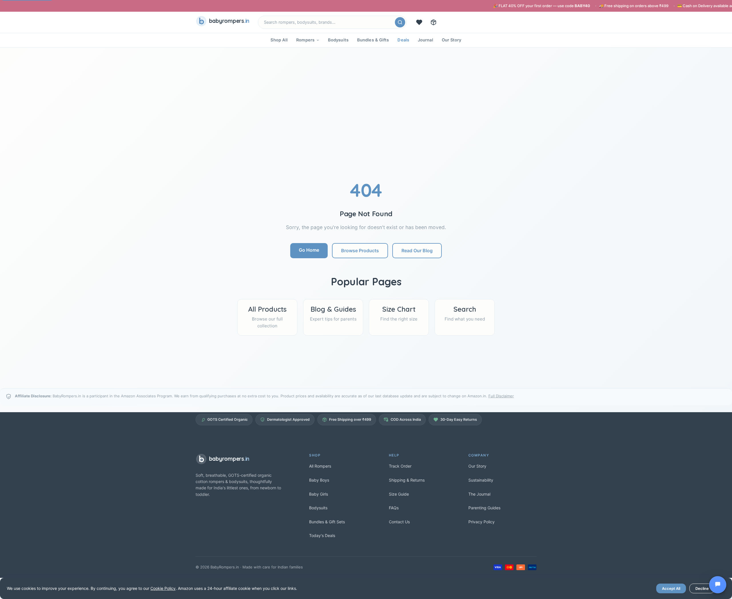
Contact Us (399, 521)
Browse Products (360, 250)
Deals (403, 40)
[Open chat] (717, 584)
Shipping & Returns (407, 480)
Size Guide (399, 494)
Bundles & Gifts (373, 40)
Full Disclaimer (501, 396)
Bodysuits (338, 40)
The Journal (479, 494)
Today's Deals (322, 535)
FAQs (394, 507)
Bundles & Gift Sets (327, 521)
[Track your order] (433, 22)
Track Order (400, 466)
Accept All (671, 588)
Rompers (305, 40)
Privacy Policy (481, 521)
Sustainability (480, 480)
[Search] (400, 22)
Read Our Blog (417, 250)
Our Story (452, 40)
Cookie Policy (163, 588)
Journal (425, 40)
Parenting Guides (484, 507)
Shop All (279, 40)
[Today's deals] (419, 22)
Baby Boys (319, 480)
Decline (702, 588)
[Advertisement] (366, 136)
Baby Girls (318, 494)
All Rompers (320, 466)
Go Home (309, 250)
